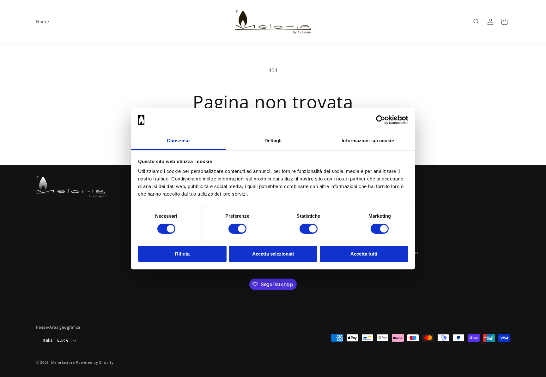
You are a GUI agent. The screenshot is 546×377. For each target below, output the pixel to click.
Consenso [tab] (178, 140)
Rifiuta (182, 253)
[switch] (237, 229)
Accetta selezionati (273, 253)
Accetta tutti (363, 253)
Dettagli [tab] (273, 140)
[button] (476, 22)
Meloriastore (63, 362)
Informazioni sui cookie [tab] (368, 140)
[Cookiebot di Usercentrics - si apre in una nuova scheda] (380, 120)
